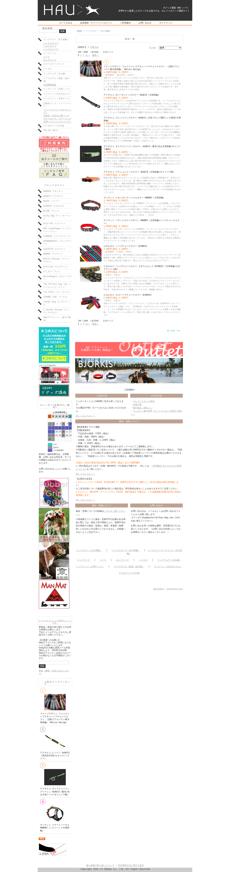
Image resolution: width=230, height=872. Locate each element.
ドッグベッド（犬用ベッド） (57, 89)
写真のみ (94, 47)
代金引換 (137, 404)
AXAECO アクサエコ (53, 196)
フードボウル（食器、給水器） (56, 79)
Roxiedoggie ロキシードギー (57, 277)
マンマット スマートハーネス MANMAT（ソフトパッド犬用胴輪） (54, 828)
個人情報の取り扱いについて (100, 865)
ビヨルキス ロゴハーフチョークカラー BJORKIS (127, 295)
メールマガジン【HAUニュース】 (55, 621)
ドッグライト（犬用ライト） (57, 98)
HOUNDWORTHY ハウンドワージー (57, 242)
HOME (79, 31)
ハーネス (47, 69)
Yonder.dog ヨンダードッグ (56, 303)
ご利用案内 (125, 23)
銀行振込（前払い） (142, 407)
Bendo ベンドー (51, 201)
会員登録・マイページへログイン (96, 23)
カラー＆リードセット (54, 64)
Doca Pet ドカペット (54, 223)
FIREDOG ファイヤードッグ (57, 236)
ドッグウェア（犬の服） (55, 73)
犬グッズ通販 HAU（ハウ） (176, 7)
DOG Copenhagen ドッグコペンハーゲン (57, 230)
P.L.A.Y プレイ (51, 271)
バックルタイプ (50, 43)
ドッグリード (49, 53)
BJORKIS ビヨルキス (53, 206)
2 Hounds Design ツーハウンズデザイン (56, 311)
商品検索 (47, 28)
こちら (57, 469)
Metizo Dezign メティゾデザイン (56, 260)
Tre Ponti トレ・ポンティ (57, 292)
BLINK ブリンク (51, 211)
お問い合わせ (145, 23)
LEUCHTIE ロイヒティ (54, 249)
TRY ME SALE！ (51, 130)
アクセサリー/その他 (53, 125)
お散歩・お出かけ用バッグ (56, 115)
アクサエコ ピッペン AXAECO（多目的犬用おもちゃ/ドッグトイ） (55, 755)
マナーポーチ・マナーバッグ (57, 118)
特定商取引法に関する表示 (131, 865)
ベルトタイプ (49, 46)
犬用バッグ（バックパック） (57, 121)
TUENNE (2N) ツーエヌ (55, 297)
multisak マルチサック (55, 266)
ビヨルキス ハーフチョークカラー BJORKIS (125, 246)
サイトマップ (165, 23)
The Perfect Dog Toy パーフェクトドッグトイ (57, 285)
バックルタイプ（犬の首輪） (126, 550)
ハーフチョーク (50, 49)
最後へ (95, 55)
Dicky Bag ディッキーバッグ (57, 217)
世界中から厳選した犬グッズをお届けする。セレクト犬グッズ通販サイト (154, 11)
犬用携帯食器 (49, 85)
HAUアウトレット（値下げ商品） (57, 319)
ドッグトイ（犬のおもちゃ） (57, 94)
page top (175, 330)
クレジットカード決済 (144, 401)
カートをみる (65, 23)
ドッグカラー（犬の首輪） (56, 39)
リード (46, 57)
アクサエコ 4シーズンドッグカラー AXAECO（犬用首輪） (132, 95)
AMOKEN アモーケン (53, 191)
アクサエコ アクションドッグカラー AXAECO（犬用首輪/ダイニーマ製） (139, 172)
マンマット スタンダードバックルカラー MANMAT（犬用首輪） (134, 197)
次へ (87, 55)
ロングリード (49, 60)
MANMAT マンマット (53, 254)
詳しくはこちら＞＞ (85, 416)
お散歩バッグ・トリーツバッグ (57, 104)
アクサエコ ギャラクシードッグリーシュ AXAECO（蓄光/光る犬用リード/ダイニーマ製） (55, 791)
